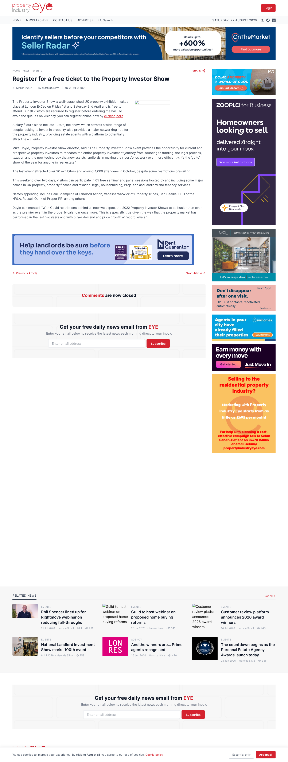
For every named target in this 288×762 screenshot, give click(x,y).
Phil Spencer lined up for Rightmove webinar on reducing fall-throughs (63, 617)
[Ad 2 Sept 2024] (244, 413)
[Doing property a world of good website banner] (244, 82)
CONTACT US (62, 20)
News (26, 70)
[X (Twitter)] (262, 20)
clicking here (113, 116)
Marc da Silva (50, 87)
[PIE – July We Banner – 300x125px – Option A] (244, 357)
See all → (270, 595)
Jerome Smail (65, 628)
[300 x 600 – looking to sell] (244, 162)
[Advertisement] (244, 516)
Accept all (265, 754)
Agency (136, 639)
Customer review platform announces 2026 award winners (245, 617)
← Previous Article (24, 273)
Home (16, 70)
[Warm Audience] (244, 298)
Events (37, 70)
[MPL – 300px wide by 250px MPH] (244, 255)
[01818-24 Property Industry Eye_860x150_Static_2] (109, 249)
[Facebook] (268, 20)
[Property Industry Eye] (32, 8)
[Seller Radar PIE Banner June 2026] (144, 43)
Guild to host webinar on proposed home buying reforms (153, 617)
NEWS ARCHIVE (37, 20)
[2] (244, 328)
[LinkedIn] (274, 20)
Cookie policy (154, 754)
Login (268, 8)
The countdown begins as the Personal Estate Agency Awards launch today (248, 649)
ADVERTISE (85, 20)
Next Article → (196, 273)
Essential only (241, 754)
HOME (16, 20)
